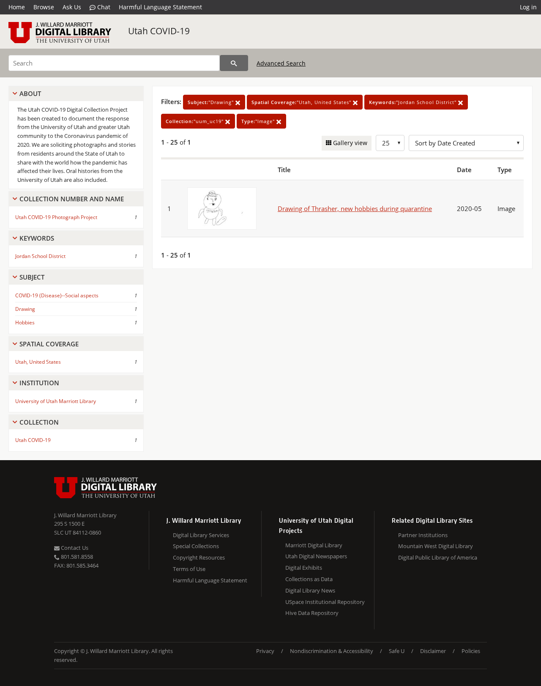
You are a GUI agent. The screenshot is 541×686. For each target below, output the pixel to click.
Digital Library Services (201, 535)
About (30, 93)
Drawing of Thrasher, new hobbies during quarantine (355, 208)
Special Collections (196, 546)
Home (16, 7)
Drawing (25, 309)
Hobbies (25, 322)
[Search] (234, 63)
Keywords (36, 238)
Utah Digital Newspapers (316, 556)
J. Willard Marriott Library (85, 515)
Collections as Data (309, 579)
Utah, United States (38, 361)
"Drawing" (211, 102)
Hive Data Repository (312, 613)
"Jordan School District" (413, 102)
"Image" (258, 121)
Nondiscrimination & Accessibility (331, 651)
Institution (39, 383)
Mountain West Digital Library (435, 546)
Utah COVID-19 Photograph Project (56, 217)
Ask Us (72, 7)
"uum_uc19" (195, 121)
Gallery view (349, 143)
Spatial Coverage (49, 344)
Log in (528, 7)
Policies (471, 651)
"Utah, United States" (302, 102)
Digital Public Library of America (437, 557)
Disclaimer (433, 651)
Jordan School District (40, 256)
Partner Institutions (423, 535)
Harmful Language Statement (160, 7)
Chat (103, 7)
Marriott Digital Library (313, 545)
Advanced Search (281, 63)
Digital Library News (310, 590)
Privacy (265, 651)
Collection (39, 422)
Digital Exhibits (303, 567)
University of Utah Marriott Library (55, 401)
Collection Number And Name (71, 199)
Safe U (396, 651)
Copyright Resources (199, 557)
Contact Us (74, 548)
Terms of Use (189, 569)
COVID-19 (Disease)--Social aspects (56, 295)
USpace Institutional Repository (325, 602)
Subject (31, 277)
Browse (43, 7)
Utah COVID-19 (159, 31)
